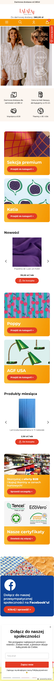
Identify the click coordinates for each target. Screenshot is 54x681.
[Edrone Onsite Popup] (27, 340)
